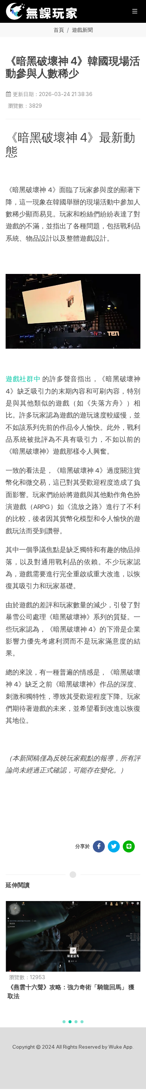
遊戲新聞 (82, 30)
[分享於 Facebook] (99, 846)
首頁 (59, 30)
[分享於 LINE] (129, 846)
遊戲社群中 (23, 379)
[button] (64, 1021)
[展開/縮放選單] (134, 10)
